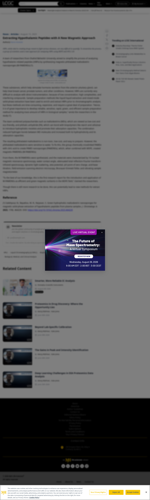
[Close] (146, 492)
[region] (75, 492)
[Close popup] (102, 232)
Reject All (116, 492)
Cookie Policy (34, 497)
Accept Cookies (133, 492)
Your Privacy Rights (98, 492)
